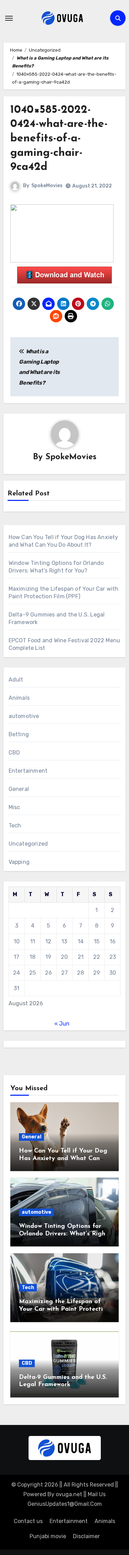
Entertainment (28, 771)
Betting (19, 734)
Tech (15, 825)
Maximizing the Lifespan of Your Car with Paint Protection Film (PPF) (64, 1309)
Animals (19, 698)
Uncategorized (28, 843)
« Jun (61, 1023)
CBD (14, 752)
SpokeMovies (47, 186)
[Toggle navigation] (8, 18)
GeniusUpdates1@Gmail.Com (65, 1504)
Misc (14, 807)
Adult (16, 679)
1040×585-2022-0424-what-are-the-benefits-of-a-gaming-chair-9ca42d (59, 139)
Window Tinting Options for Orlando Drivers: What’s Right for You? (63, 1233)
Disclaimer (86, 1536)
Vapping (19, 862)
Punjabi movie (48, 1536)
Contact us (28, 1521)
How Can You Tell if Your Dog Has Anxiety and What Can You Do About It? (63, 1158)
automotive (24, 716)
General (19, 789)
